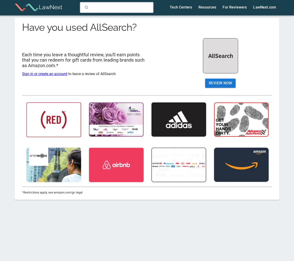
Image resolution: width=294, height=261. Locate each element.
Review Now (220, 83)
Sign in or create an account (44, 74)
